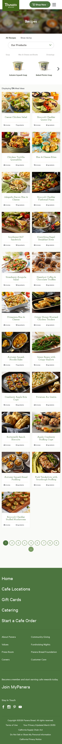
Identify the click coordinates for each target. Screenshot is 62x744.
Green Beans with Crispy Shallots (46, 358)
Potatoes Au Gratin (46, 397)
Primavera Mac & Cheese (16, 318)
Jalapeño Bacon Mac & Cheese (16, 198)
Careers (6, 659)
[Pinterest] (14, 707)
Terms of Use (12, 725)
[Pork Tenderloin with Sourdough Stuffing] (46, 462)
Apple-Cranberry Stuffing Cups (46, 438)
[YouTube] (20, 707)
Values (5, 644)
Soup (8, 54)
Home (7, 578)
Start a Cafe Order (19, 620)
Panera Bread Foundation (44, 651)
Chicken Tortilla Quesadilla (16, 158)
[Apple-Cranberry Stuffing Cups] (46, 422)
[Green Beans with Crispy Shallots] (46, 342)
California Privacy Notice (30, 739)
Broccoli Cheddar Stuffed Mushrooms (16, 518)
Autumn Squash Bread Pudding (15, 478)
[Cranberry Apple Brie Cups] (16, 382)
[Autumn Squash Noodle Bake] (16, 342)
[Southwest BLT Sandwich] (16, 222)
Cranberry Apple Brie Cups (16, 398)
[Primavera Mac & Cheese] (16, 302)
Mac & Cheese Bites (46, 157)
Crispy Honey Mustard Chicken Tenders (46, 318)
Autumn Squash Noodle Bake (15, 358)
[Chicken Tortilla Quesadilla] (16, 142)
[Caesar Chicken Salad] (16, 102)
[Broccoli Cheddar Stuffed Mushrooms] (16, 502)
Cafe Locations (16, 588)
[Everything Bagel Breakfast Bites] (46, 222)
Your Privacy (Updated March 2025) (39, 725)
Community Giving (40, 636)
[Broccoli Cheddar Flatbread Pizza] (46, 182)
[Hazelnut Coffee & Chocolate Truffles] (46, 262)
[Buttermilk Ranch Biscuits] (16, 422)
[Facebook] (3, 707)
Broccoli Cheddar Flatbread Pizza (46, 198)
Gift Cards (11, 599)
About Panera (9, 636)
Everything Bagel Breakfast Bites (46, 238)
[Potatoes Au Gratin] (46, 382)
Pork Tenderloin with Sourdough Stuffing (46, 478)
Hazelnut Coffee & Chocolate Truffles (46, 278)
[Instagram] (8, 707)
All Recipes (11, 37)
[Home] (10, 4)
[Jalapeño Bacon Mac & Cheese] (16, 182)
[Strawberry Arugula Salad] (16, 262)
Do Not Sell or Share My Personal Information (30, 734)
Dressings (50, 54)
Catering (10, 610)
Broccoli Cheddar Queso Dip (46, 118)
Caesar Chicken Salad (16, 117)
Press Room (8, 651)
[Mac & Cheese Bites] (46, 142)
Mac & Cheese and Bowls (28, 54)
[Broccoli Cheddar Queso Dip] (46, 102)
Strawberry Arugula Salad (16, 278)
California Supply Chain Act (30, 729)
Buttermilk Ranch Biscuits (16, 438)
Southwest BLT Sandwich (16, 238)
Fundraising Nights (40, 644)
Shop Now (41, 4)
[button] (58, 69)
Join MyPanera (16, 686)
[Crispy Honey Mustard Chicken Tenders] (46, 302)
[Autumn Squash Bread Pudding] (16, 462)
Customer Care (38, 659)
